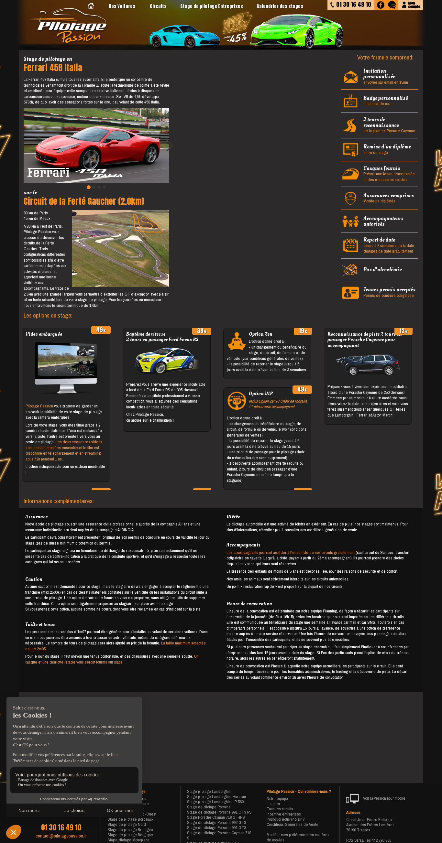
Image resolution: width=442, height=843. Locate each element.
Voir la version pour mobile (383, 798)
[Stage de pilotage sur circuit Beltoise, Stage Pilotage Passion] (69, 26)
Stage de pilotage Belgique (130, 834)
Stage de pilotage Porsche (209, 807)
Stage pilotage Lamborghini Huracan (216, 796)
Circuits (158, 6)
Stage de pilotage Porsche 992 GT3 (216, 822)
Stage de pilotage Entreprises (211, 6)
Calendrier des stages (280, 6)
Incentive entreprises (284, 814)
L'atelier (273, 803)
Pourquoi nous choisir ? (286, 819)
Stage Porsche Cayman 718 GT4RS (216, 817)
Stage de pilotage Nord (126, 824)
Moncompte (414, 4)
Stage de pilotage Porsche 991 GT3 (216, 827)
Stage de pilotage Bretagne (130, 829)
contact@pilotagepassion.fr (61, 835)
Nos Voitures (122, 6)
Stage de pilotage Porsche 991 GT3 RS (219, 812)
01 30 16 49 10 (61, 827)
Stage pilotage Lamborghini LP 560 (215, 801)
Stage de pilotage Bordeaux (130, 819)
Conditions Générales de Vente (292, 824)
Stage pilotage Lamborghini (209, 791)
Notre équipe (277, 798)
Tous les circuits (280, 809)
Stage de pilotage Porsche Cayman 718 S (219, 835)
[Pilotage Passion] (91, 6)
